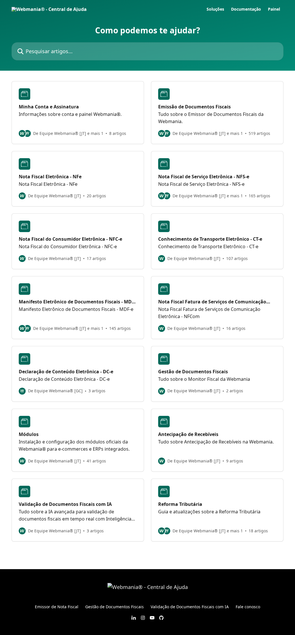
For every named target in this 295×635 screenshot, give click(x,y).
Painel (274, 9)
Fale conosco (248, 606)
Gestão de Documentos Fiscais (114, 606)
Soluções (215, 9)
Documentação (246, 9)
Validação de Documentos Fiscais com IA (190, 606)
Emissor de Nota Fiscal (56, 606)
